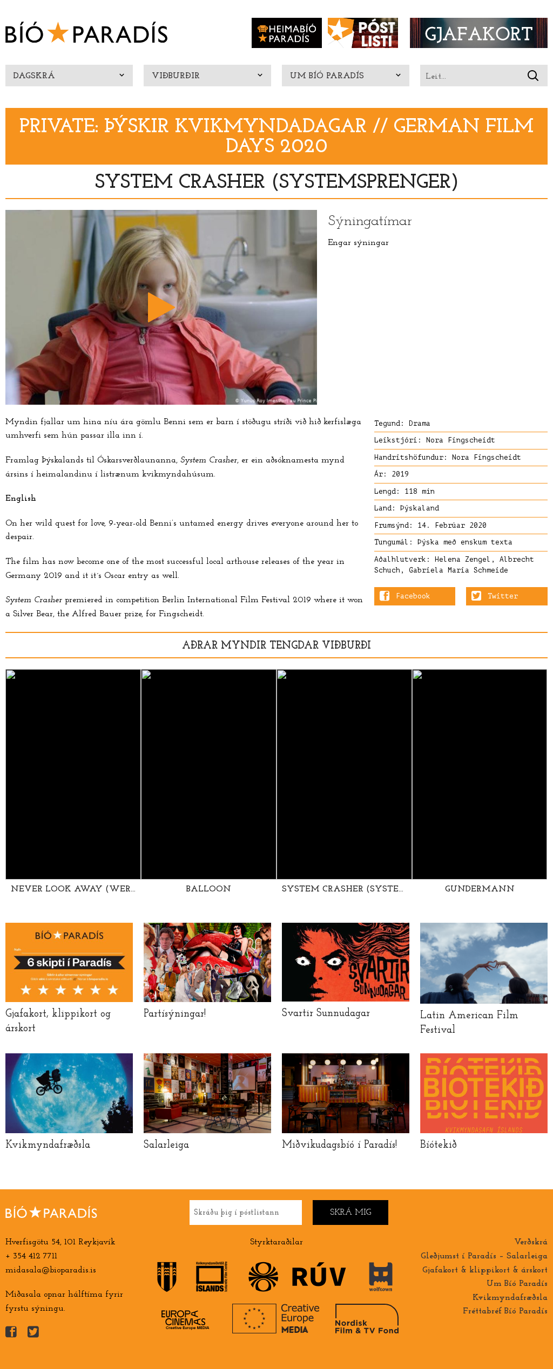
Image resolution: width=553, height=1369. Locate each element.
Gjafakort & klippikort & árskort (485, 1270)
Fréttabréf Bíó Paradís (505, 1311)
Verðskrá (531, 1242)
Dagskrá (34, 76)
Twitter (503, 596)
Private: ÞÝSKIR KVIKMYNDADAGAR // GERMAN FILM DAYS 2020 (276, 137)
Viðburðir (176, 76)
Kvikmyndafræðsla (510, 1297)
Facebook (413, 596)
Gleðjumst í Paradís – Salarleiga (484, 1256)
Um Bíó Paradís (327, 76)
